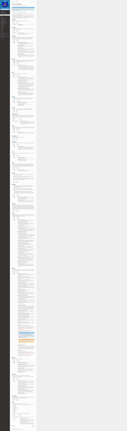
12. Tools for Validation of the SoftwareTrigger (4, 22)
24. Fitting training (2, 35)
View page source (32, 1)
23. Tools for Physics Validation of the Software (4, 34)
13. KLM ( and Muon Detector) (4, 23)
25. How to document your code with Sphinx (4, 36)
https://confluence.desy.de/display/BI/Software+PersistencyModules (20, 376)
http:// (31, 215)
